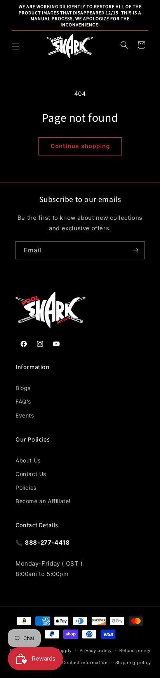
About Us (28, 460)
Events (25, 415)
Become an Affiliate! (43, 501)
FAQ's (23, 401)
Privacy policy (96, 650)
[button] (15, 46)
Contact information (85, 662)
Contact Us (31, 474)
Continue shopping (80, 146)
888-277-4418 (47, 542)
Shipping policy (133, 662)
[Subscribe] (135, 250)
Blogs (23, 388)
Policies (26, 487)
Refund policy (134, 650)
